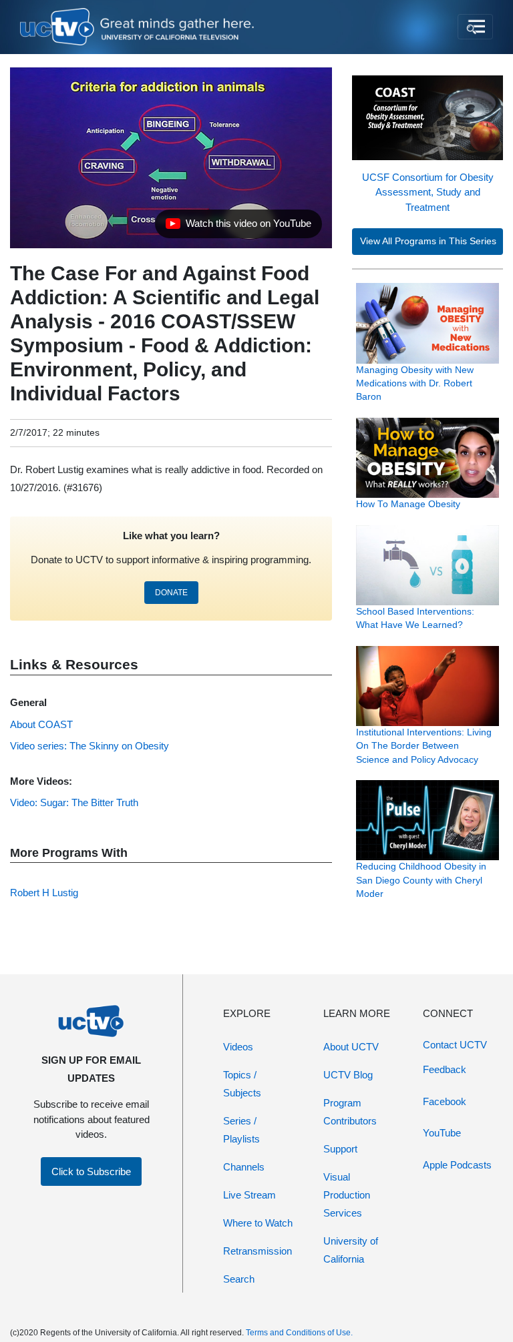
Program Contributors (350, 1111)
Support (340, 1148)
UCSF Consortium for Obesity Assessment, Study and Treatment (428, 192)
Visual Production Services (346, 1195)
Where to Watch (258, 1223)
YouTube (442, 1132)
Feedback (444, 1069)
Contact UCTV (455, 1044)
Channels (244, 1166)
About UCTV (351, 1046)
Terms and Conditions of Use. (299, 1332)
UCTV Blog (348, 1074)
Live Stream (249, 1195)
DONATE (171, 592)
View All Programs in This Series (428, 241)
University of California (350, 1250)
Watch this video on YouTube (238, 227)
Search (238, 1279)
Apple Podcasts (457, 1164)
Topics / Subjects (242, 1083)
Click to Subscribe (91, 1171)
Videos (238, 1046)
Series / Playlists (241, 1129)
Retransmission (257, 1251)
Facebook (444, 1101)
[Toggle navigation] (475, 26)
